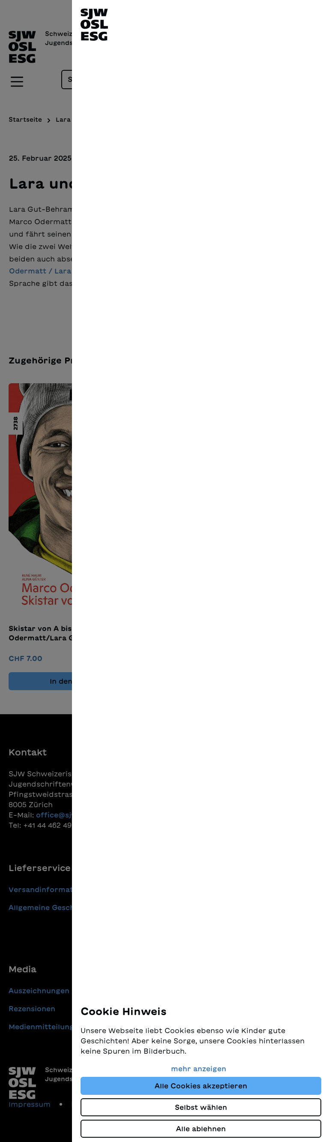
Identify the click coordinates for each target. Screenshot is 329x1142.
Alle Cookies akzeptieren (201, 1085)
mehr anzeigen (198, 1068)
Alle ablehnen (201, 1128)
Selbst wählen (201, 1107)
